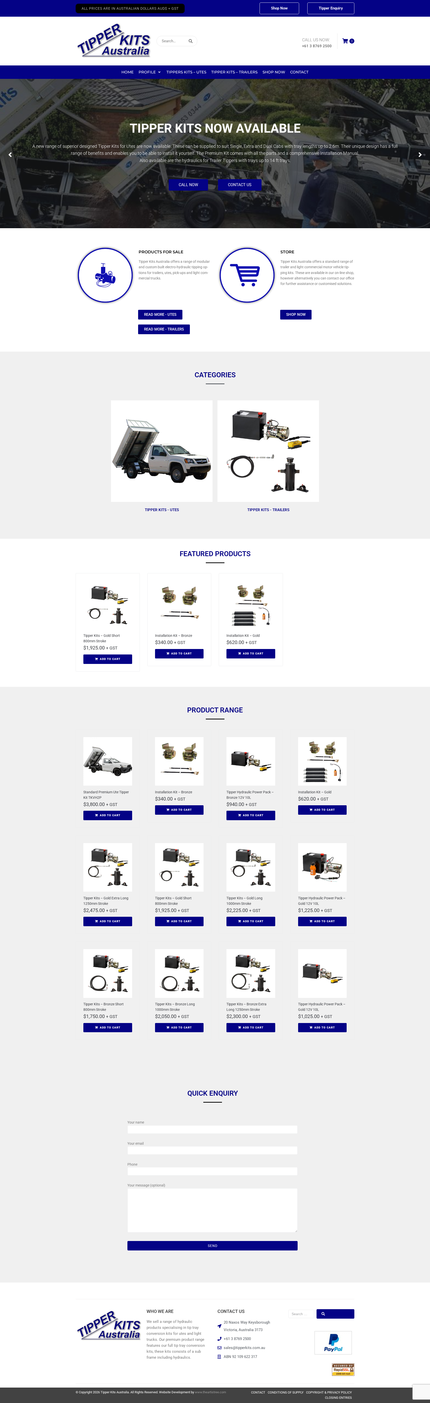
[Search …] (301, 1314)
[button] (130, 8)
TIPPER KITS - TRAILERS (268, 510)
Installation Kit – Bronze (173, 636)
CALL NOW (188, 177)
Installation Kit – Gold (243, 636)
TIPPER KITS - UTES (162, 510)
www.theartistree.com (210, 1392)
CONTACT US (240, 177)
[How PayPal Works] (333, 1353)
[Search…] (177, 41)
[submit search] (224, 41)
